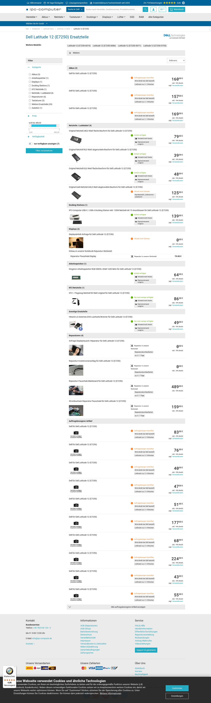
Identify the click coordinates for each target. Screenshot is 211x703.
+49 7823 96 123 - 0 (42, 628)
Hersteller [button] (30, 17)
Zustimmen (177, 688)
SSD (132, 17)
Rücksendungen (142, 638)
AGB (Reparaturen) (88, 625)
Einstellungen (177, 696)
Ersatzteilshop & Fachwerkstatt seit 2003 (111, 3)
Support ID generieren (146, 650)
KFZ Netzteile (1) (39, 89)
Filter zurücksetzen (44, 150)
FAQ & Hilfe (140, 625)
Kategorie (36, 67)
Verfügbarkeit (38, 136)
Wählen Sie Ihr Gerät (35, 23)
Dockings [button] (91, 17)
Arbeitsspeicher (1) (40, 78)
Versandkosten (177, 85)
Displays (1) (37, 82)
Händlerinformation (143, 628)
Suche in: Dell (73, 9)
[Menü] (14, 667)
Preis (34, 116)
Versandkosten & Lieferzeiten (93, 644)
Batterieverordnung (89, 632)
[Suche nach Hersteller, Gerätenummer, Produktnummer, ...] (145, 9)
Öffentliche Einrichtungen (146, 632)
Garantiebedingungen (90, 650)
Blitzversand (35, 3)
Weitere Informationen (110, 693)
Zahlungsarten (86, 653)
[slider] (30, 125)
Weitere (76, 53)
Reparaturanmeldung (144, 635)
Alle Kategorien (156, 17)
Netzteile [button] (58, 17)
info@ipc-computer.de (42, 638)
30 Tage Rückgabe (55, 3)
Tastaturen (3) (38, 100)
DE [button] (161, 9)
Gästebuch (140, 668)
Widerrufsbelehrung (89, 647)
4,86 (162, 3)
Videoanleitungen (142, 644)
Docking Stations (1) (41, 85)
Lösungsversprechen (78, 3)
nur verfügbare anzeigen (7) (46, 144)
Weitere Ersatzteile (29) (42, 104)
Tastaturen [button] (74, 17)
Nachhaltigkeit (141, 674)
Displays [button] (106, 17)
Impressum (85, 641)
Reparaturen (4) (39, 97)
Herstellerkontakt (88, 638)
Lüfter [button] (120, 17)
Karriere (138, 671)
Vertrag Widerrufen (143, 641)
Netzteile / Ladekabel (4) (42, 93)
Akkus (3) (36, 74)
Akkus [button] (45, 17)
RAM (141, 17)
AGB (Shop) (85, 628)
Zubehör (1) (37, 108)
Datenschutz (86, 635)
